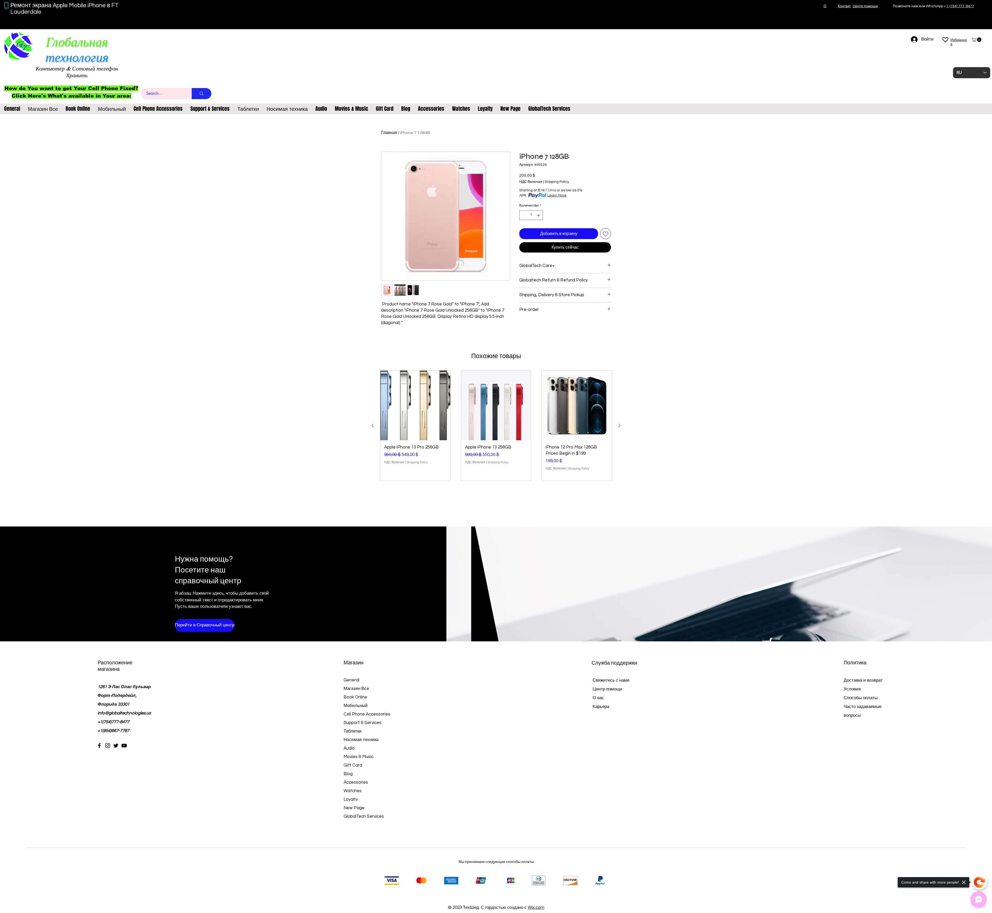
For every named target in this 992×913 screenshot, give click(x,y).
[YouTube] (124, 745)
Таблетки (353, 731)
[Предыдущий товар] (372, 425)
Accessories (356, 782)
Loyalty (351, 799)
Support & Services (363, 722)
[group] (496, 425)
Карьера (601, 706)
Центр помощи (607, 689)
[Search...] (201, 93)
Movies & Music (359, 756)
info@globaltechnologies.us (124, 713)
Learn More (557, 195)
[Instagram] (107, 745)
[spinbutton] (531, 215)
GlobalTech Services (364, 816)
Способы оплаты (861, 698)
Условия (852, 689)
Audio (349, 748)
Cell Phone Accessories (367, 714)
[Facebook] (99, 745)
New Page (354, 808)
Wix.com (536, 907)
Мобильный (356, 705)
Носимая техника (361, 739)
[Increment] (539, 215)
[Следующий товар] (619, 425)
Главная (389, 133)
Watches (353, 791)
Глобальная (77, 42)
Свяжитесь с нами (611, 680)
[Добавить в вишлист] (605, 233)
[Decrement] (523, 215)
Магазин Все (356, 688)
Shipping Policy (557, 182)
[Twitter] (116, 745)
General (351, 680)
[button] (977, 39)
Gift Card (353, 765)
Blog (348, 774)
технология (77, 57)
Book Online (355, 697)
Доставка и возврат (863, 680)
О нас (598, 698)
